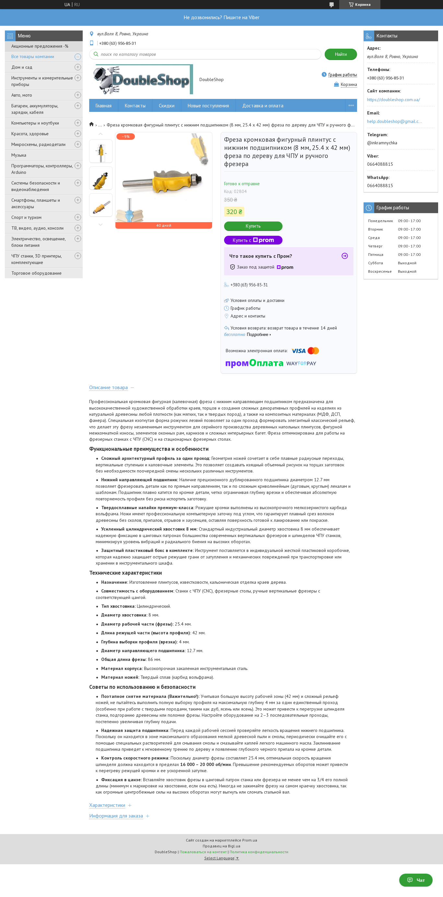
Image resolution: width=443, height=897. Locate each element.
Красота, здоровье (30, 134)
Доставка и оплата (262, 105)
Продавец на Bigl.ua (221, 845)
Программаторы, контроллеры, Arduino (42, 169)
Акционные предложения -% (39, 46)
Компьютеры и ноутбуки (35, 123)
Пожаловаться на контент (203, 851)
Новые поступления (208, 105)
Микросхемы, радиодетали (38, 144)
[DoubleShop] (141, 80)
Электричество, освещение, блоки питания (38, 242)
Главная (104, 105)
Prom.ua (249, 840)
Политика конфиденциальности (259, 851)
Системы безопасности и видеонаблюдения (35, 186)
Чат (421, 880)
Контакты (135, 105)
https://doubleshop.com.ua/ (393, 99)
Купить (253, 226)
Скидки (166, 105)
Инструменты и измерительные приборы (42, 81)
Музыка (18, 155)
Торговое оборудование (36, 273)
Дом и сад (21, 67)
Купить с (242, 240)
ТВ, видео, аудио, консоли (37, 228)
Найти (341, 54)
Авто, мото (21, 95)
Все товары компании (32, 56)
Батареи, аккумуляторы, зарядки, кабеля (34, 109)
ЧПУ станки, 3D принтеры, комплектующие (36, 259)
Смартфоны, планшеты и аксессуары (35, 203)
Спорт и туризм (26, 217)
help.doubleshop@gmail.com (395, 121)
